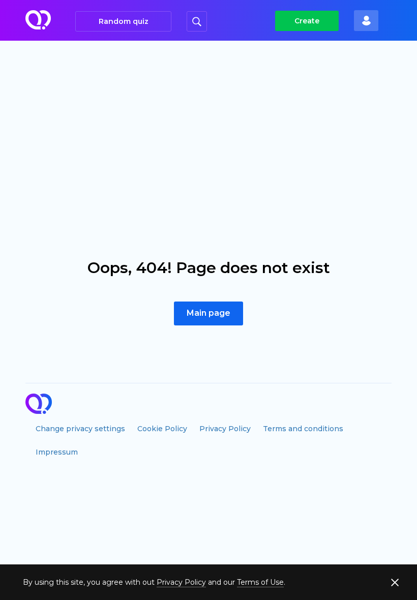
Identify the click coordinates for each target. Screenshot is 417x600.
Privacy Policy (225, 428)
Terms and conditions (303, 428)
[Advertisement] (208, 117)
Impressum (57, 452)
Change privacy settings (80, 428)
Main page (208, 313)
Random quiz (123, 21)
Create (306, 20)
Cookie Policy (162, 428)
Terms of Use (260, 582)
